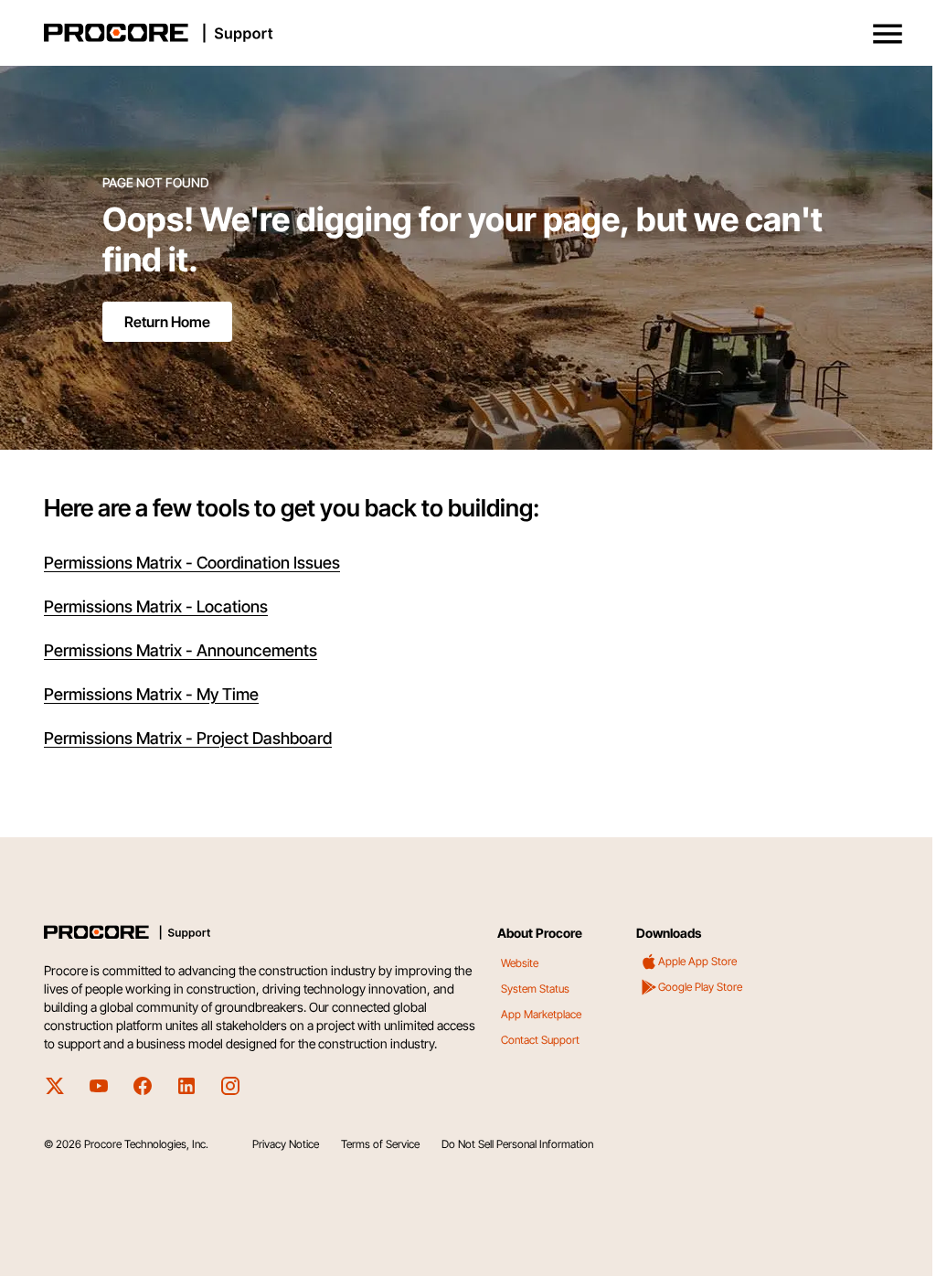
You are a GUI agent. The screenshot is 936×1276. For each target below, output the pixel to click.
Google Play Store (700, 987)
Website (519, 963)
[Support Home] (464, 33)
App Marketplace (541, 1014)
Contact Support (540, 1040)
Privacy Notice (285, 1144)
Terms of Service (380, 1144)
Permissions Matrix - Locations (156, 606)
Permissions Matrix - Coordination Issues (192, 562)
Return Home (167, 322)
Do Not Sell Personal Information (517, 1144)
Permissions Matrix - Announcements (180, 650)
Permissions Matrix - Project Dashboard (188, 738)
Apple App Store (697, 961)
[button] (887, 34)
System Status (535, 988)
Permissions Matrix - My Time (151, 694)
